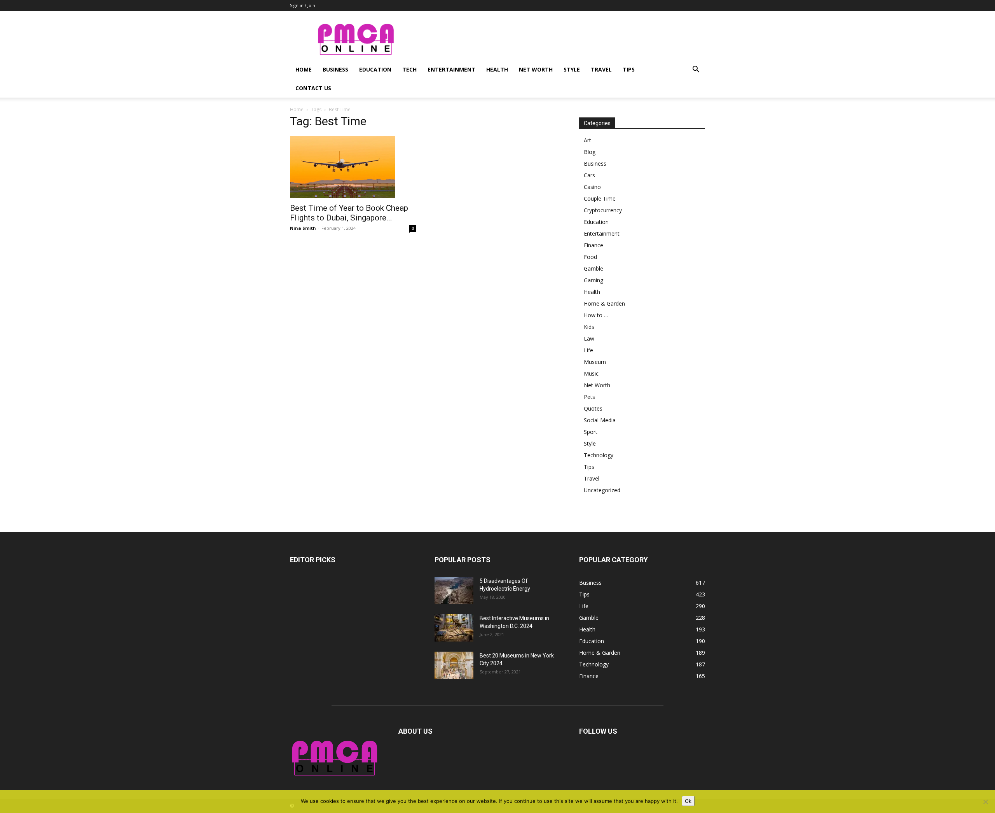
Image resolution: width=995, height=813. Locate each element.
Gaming (593, 280)
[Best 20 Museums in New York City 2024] (454, 665)
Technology (598, 455)
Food (590, 257)
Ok (688, 801)
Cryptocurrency (603, 210)
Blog (589, 152)
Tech (409, 69)
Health (497, 69)
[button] (695, 70)
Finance (593, 245)
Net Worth (536, 69)
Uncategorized (602, 490)
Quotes (593, 408)
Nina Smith (303, 228)
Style (572, 69)
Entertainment (451, 69)
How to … (596, 315)
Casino (592, 187)
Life (588, 350)
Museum (595, 361)
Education (375, 69)
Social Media (600, 420)
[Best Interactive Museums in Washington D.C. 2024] (454, 628)
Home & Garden (604, 303)
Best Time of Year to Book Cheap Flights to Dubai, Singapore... (349, 212)
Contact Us (313, 88)
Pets (589, 396)
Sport (590, 431)
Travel (601, 69)
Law (589, 338)
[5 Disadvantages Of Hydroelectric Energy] (454, 590)
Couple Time (600, 198)
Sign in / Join (302, 5)
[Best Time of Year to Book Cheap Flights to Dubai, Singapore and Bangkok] (353, 167)
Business (335, 69)
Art (587, 140)
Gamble (593, 268)
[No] (985, 802)
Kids (589, 326)
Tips (629, 69)
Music (591, 373)
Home (303, 69)
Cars (589, 175)
